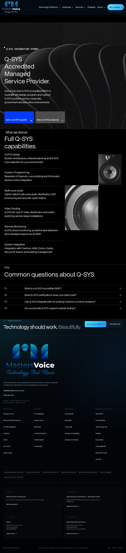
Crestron (6, 433)
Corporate (68, 427)
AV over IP (7, 446)
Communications (40, 433)
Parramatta (99, 440)
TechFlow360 (39, 440)
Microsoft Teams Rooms (12, 420)
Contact (98, 459)
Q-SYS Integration (9, 427)
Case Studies (100, 420)
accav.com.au (11, 533)
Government (69, 414)
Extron (5, 440)
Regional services (73, 506)
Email (108, 548)
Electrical (37, 427)
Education (68, 420)
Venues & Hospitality (72, 433)
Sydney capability (12, 504)
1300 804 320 (115, 324)
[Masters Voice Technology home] (12, 7)
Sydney (98, 433)
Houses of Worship (72, 440)
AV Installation (39, 414)
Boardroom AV (8, 414)
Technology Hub (101, 427)
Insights (120, 548)
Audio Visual (38, 420)
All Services (38, 446)
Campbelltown (101, 446)
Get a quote (115, 7)
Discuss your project (95, 324)
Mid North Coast (101, 453)
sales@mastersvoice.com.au (13, 391)
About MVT (99, 414)
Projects (91, 7)
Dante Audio (7, 453)
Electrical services (73, 533)
